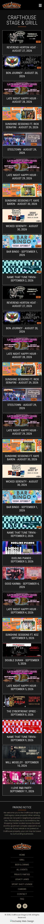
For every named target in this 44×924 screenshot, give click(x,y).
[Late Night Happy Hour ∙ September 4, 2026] (22, 604)
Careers (22, 889)
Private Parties (22, 874)
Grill (22, 859)
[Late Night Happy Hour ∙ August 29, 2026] (22, 170)
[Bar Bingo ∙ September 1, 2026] (22, 247)
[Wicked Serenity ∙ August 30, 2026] (22, 221)
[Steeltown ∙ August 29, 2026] (22, 145)
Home (22, 854)
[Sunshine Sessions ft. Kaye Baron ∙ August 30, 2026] (22, 196)
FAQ (22, 899)
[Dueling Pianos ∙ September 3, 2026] (22, 553)
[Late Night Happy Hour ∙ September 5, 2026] (22, 681)
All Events (22, 869)
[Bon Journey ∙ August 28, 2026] (22, 68)
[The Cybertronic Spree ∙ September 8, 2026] (22, 706)
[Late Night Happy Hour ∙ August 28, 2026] (22, 94)
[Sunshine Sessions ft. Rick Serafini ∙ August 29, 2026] (22, 119)
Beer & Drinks (22, 864)
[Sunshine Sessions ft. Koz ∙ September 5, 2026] (22, 630)
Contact (22, 894)
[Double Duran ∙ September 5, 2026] (22, 655)
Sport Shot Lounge (22, 884)
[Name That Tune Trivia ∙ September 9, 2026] (22, 732)
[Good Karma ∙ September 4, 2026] (22, 579)
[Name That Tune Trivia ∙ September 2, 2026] (22, 272)
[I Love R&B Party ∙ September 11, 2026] (22, 783)
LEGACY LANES (22, 879)
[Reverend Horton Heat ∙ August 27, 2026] (22, 42)
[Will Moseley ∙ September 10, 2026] (22, 758)
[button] (19, 906)
